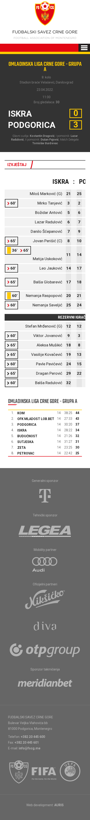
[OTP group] (45, 649)
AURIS (59, 805)
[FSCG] (19, 771)
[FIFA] (44, 771)
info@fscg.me (29, 748)
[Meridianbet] (45, 684)
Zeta (21, 447)
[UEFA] (70, 771)
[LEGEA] (45, 530)
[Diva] (45, 626)
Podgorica (26, 424)
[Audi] (45, 564)
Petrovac (25, 453)
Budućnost (27, 436)
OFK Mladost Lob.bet (35, 419)
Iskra (22, 430)
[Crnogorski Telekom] (45, 495)
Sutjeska (25, 442)
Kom (21, 413)
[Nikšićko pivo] (45, 599)
